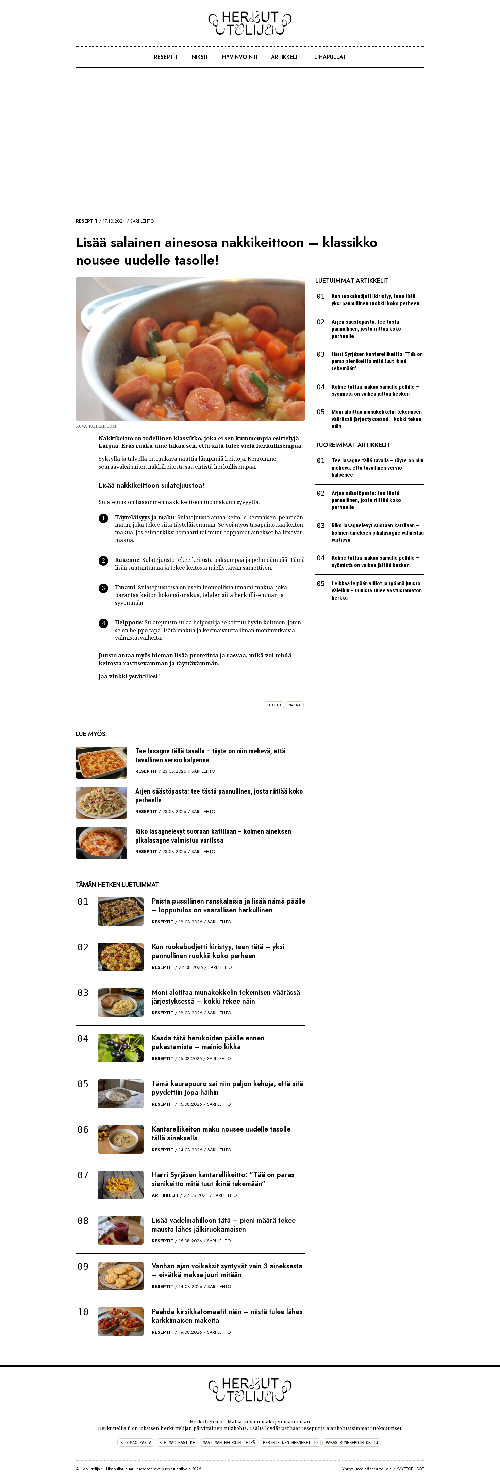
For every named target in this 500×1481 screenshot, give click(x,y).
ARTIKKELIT (286, 57)
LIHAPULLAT (330, 57)
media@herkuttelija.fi (374, 1469)
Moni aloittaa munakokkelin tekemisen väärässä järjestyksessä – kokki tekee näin (226, 997)
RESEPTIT (166, 57)
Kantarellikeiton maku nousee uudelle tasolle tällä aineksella (221, 1133)
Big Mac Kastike (177, 1442)
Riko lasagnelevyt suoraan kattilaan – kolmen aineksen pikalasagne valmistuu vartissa (213, 835)
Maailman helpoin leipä (229, 1442)
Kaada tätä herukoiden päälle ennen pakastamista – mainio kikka (208, 1042)
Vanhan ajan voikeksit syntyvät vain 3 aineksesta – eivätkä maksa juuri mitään (227, 1270)
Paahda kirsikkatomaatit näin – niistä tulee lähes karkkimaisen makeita (227, 1316)
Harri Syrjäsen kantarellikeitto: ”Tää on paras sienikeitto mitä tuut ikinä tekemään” (223, 1179)
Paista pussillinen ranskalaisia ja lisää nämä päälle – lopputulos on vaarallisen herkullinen (228, 905)
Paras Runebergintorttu (352, 1442)
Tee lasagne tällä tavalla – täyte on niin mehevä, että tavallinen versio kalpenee (210, 755)
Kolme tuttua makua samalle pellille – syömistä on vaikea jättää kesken (375, 390)
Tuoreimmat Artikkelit (352, 445)
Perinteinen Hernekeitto (290, 1442)
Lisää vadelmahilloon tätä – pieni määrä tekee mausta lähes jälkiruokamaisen (224, 1225)
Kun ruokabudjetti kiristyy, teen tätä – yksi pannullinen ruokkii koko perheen (218, 951)
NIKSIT (200, 57)
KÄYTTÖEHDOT (410, 1469)
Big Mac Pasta (135, 1442)
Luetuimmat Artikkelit (352, 280)
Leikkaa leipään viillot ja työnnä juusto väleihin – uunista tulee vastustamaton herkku (377, 590)
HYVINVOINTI (239, 57)
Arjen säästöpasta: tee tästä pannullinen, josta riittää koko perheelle (219, 795)
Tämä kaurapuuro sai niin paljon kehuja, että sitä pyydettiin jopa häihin (227, 1088)
